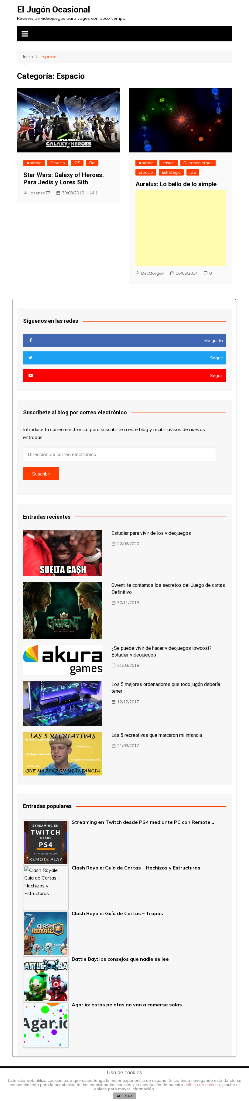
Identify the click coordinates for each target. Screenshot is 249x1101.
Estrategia (171, 172)
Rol (92, 162)
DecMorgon (152, 273)
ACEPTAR (124, 1096)
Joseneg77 (39, 193)
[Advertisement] (180, 228)
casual (168, 162)
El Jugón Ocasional (53, 10)
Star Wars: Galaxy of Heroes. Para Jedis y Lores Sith (63, 178)
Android (34, 162)
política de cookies (202, 1084)
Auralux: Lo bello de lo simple (176, 184)
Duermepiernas (198, 162)
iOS (77, 162)
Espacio (57, 162)
